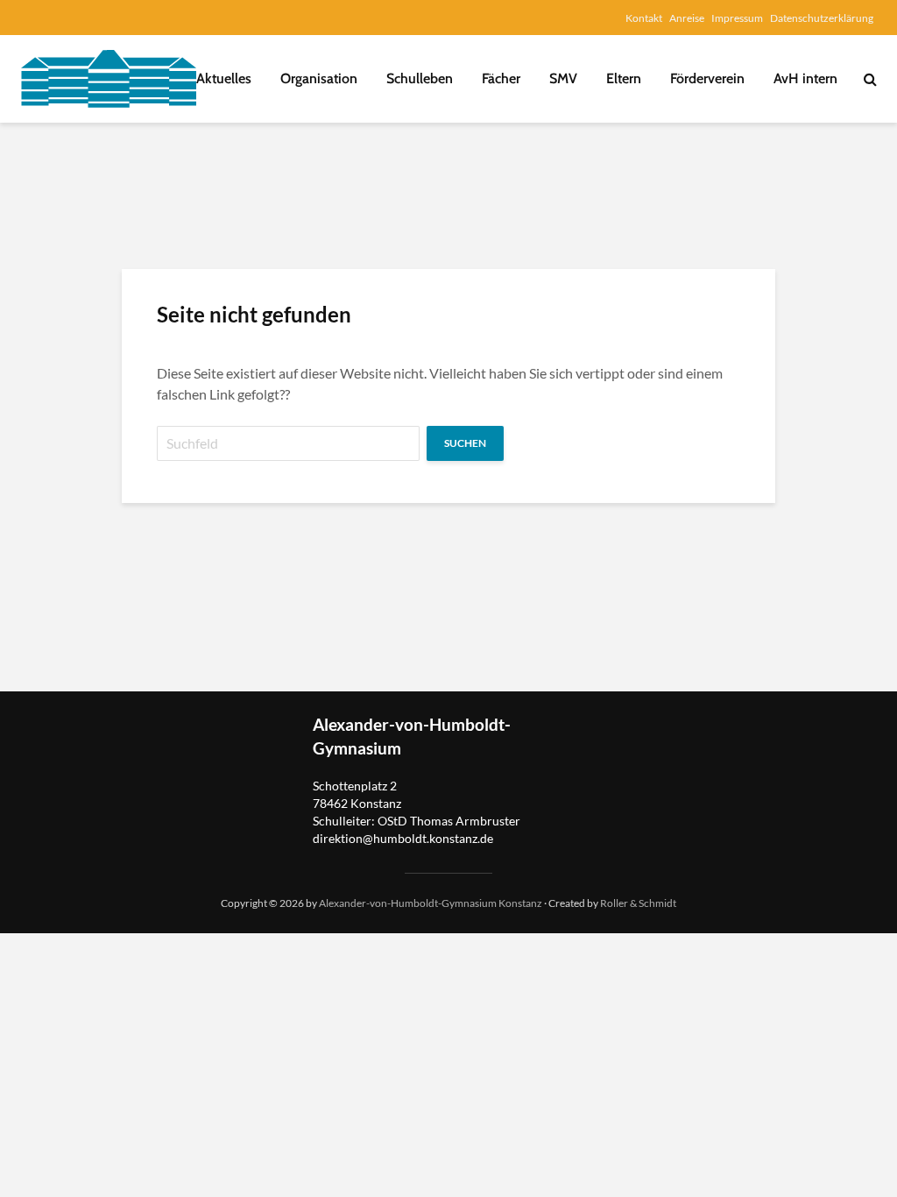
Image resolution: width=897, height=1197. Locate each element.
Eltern (623, 78)
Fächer (501, 78)
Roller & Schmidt (638, 903)
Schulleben (419, 78)
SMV (563, 78)
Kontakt (643, 18)
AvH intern (805, 78)
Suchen (465, 443)
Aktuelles (223, 78)
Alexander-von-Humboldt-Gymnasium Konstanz (430, 903)
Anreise (686, 18)
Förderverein (707, 78)
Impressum (737, 18)
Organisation (318, 78)
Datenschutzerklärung (821, 18)
